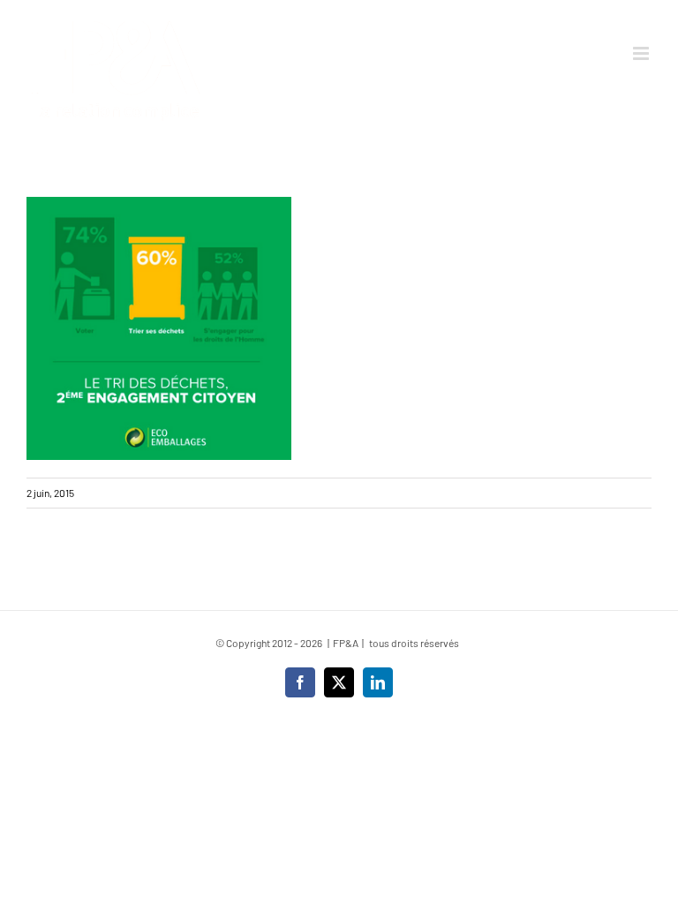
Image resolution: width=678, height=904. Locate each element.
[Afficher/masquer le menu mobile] (642, 53)
